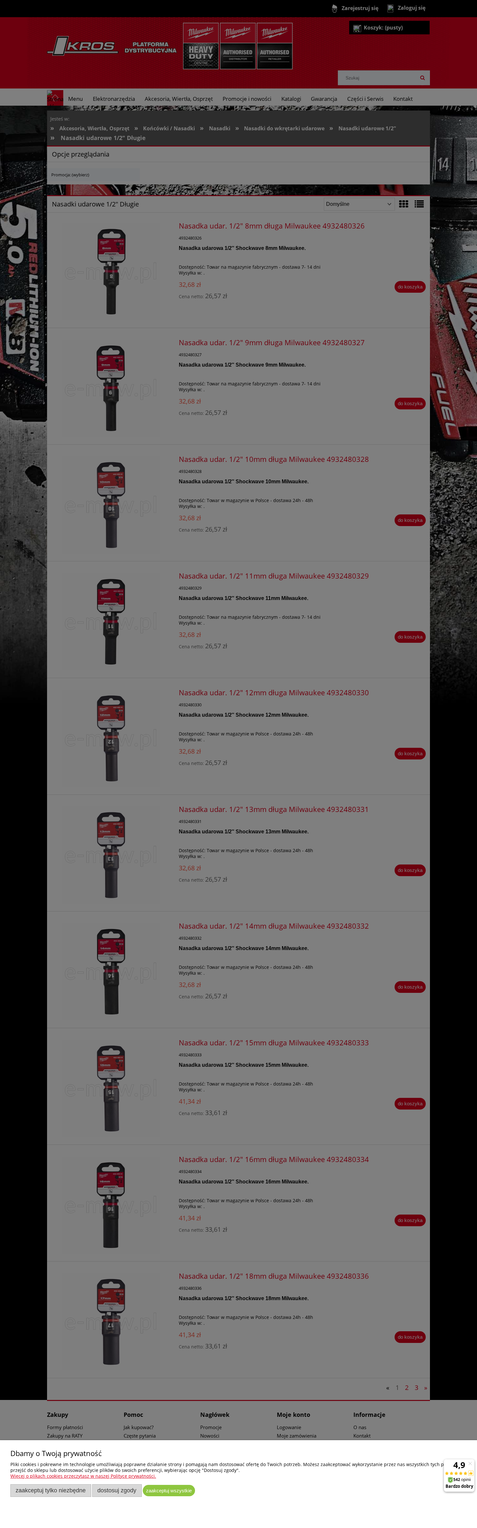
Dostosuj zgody (116, 1490)
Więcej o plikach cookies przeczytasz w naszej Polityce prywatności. (83, 1476)
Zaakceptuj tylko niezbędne (51, 1490)
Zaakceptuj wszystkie (169, 1490)
